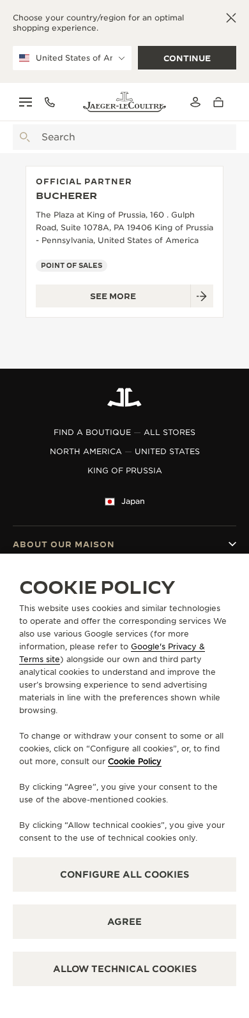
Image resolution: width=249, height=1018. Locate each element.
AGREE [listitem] (124, 922)
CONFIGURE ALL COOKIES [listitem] (124, 874)
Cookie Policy (135, 761)
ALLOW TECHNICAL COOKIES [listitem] (125, 969)
